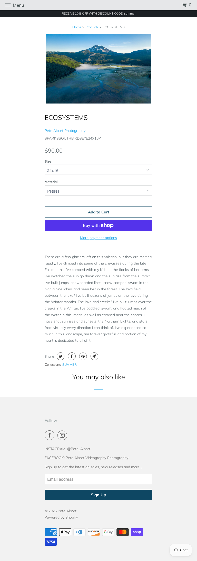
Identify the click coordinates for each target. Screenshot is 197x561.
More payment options (98, 237)
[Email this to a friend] (93, 356)
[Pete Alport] (98, 5)
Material (51, 182)
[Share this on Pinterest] (82, 356)
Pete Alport (67, 511)
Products (91, 27)
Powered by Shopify (61, 517)
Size (48, 161)
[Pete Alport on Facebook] (50, 435)
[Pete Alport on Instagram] (63, 435)
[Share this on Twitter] (59, 356)
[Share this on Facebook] (71, 356)
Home (76, 27)
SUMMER (69, 364)
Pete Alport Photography (65, 130)
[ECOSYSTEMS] (98, 69)
